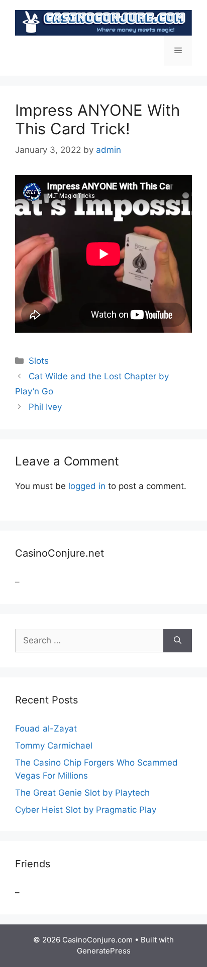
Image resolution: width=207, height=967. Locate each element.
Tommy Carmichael (53, 746)
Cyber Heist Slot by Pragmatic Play (85, 810)
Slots (39, 361)
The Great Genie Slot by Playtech (82, 793)
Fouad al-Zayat (46, 728)
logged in (87, 486)
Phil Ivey (45, 407)
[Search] (177, 641)
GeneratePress (104, 950)
